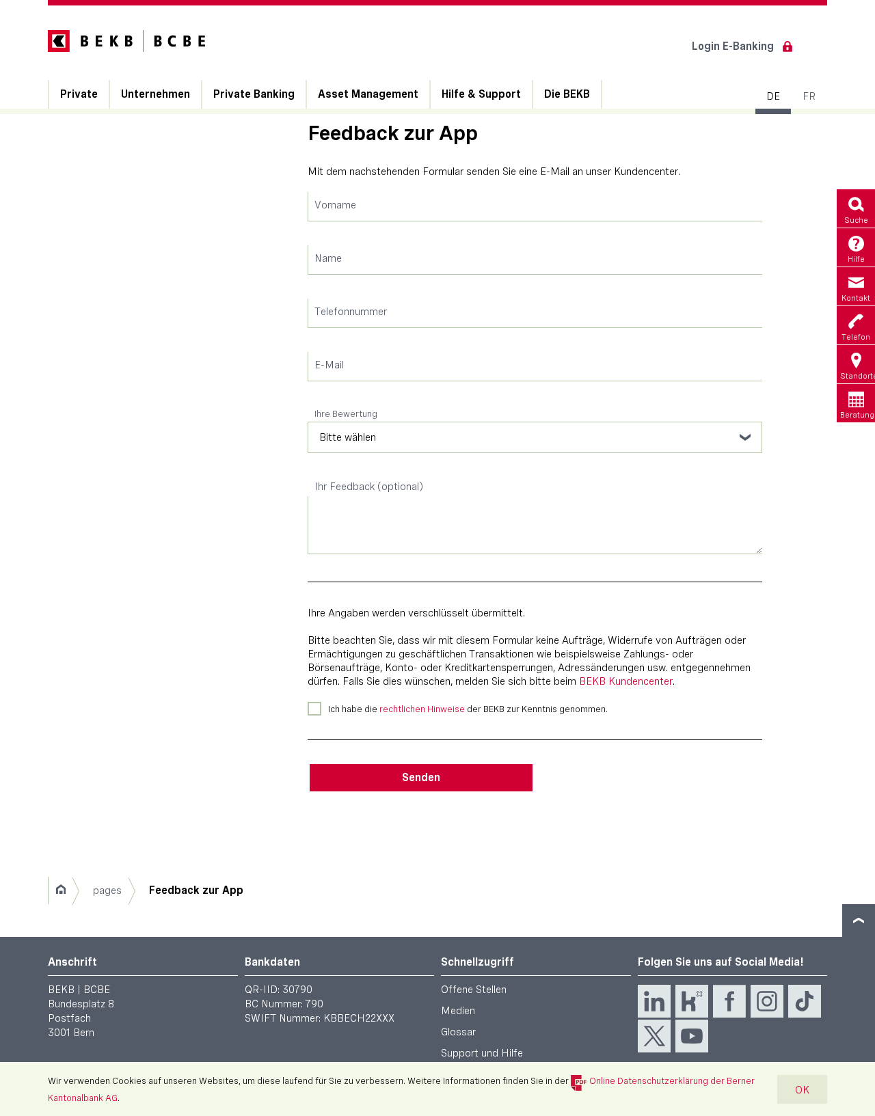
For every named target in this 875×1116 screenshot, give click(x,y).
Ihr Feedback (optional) (368, 486)
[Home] (60, 890)
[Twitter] (654, 1036)
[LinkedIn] (654, 1001)
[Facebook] (729, 1001)
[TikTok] (804, 1001)
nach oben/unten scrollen (858, 920)
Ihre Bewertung (345, 413)
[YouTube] (691, 1036)
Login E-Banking (733, 46)
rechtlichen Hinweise (422, 708)
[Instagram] (767, 1001)
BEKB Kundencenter (626, 681)
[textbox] (535, 206)
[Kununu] (691, 1001)
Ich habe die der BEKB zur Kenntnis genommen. (468, 708)
